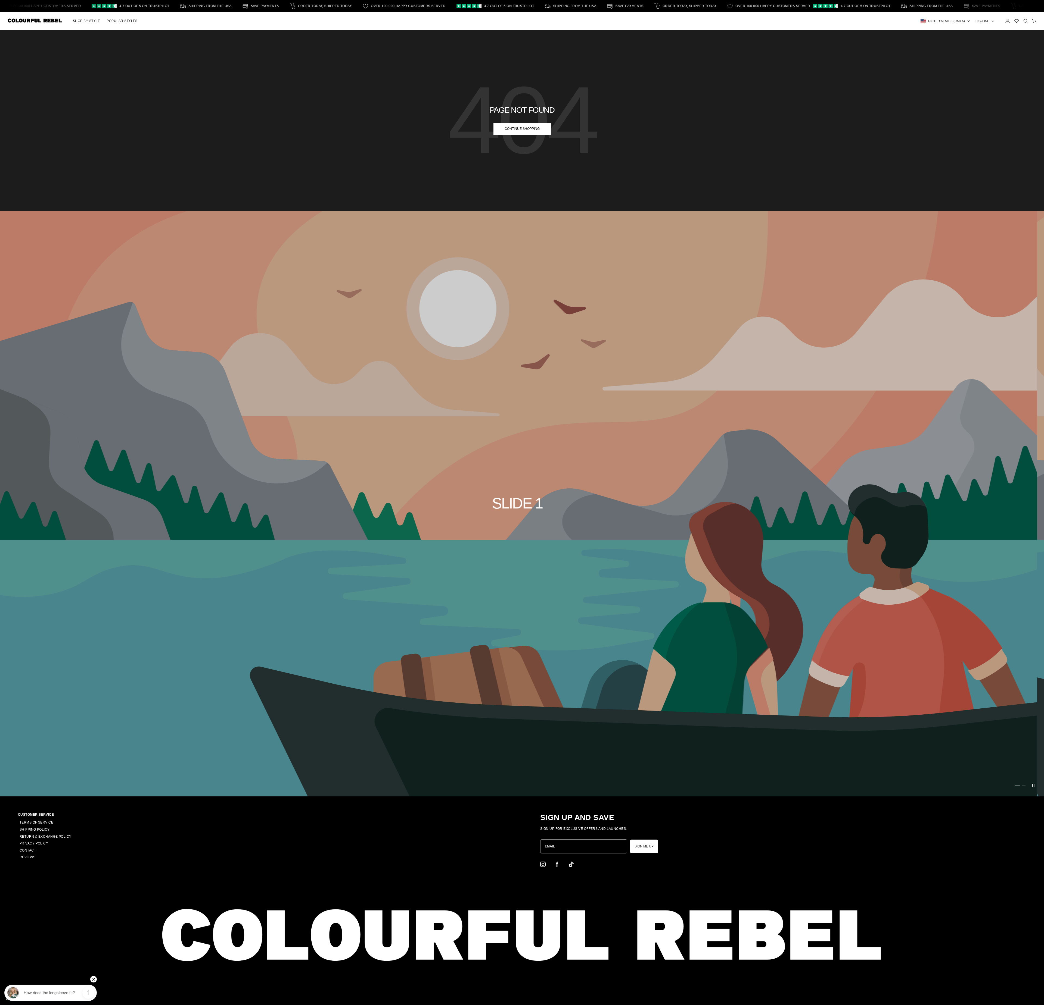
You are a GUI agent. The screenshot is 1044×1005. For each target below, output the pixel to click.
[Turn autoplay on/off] (1033, 785)
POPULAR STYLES (122, 21)
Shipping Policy (35, 829)
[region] (522, 503)
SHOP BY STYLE (86, 21)
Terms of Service (36, 822)
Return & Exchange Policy (46, 836)
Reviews (27, 857)
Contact (28, 850)
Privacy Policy (34, 843)
